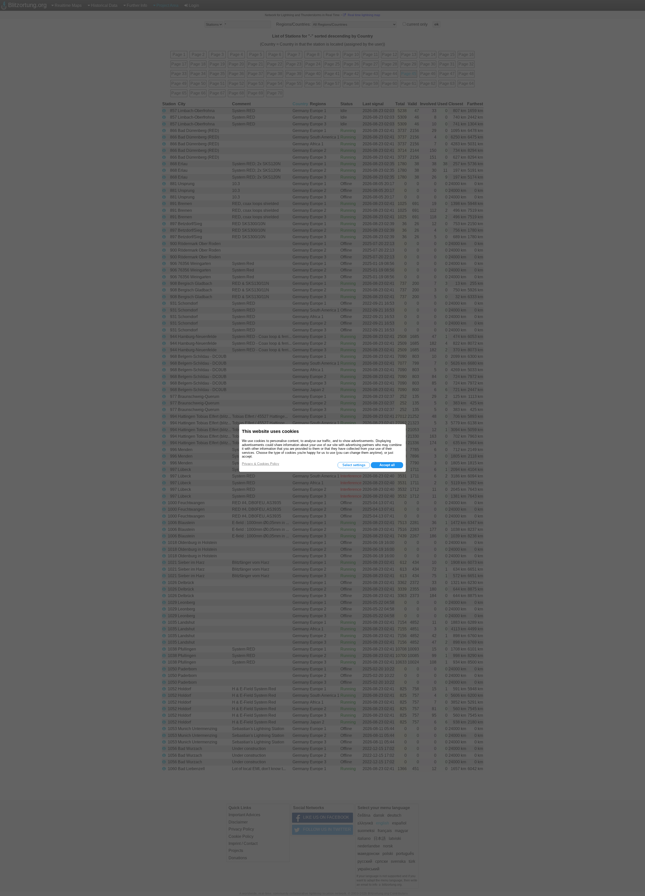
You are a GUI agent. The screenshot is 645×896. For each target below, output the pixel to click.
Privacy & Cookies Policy (260, 464)
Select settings (353, 465)
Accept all (387, 465)
